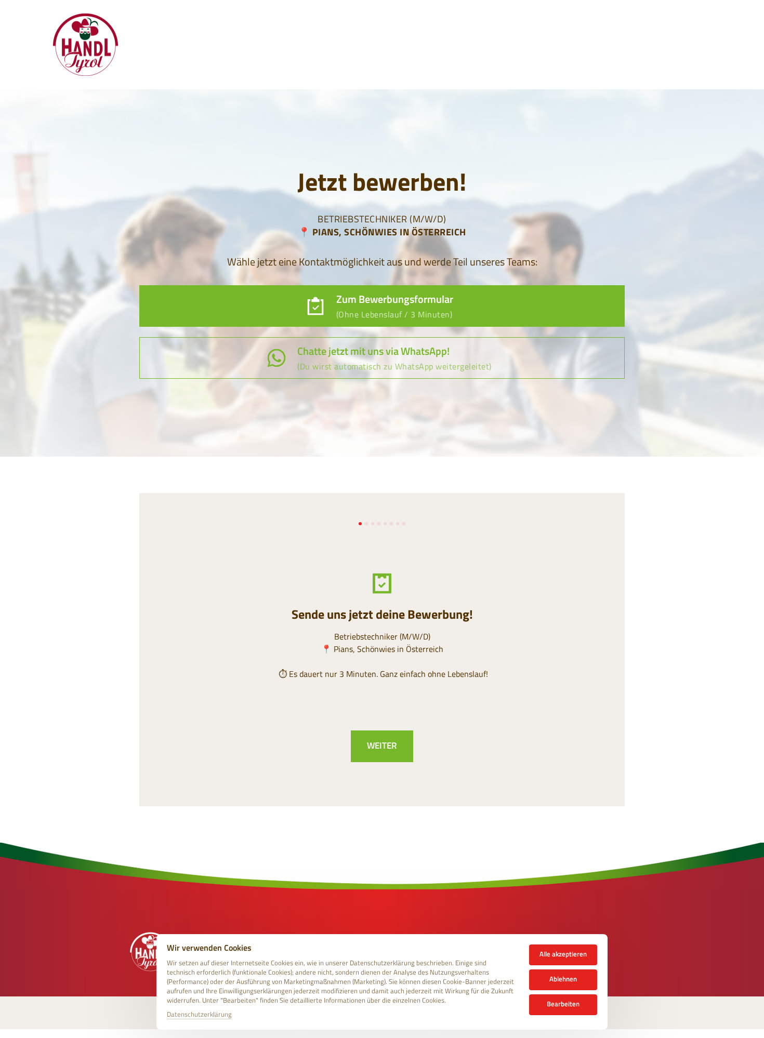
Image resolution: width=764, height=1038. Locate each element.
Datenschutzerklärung (199, 1014)
